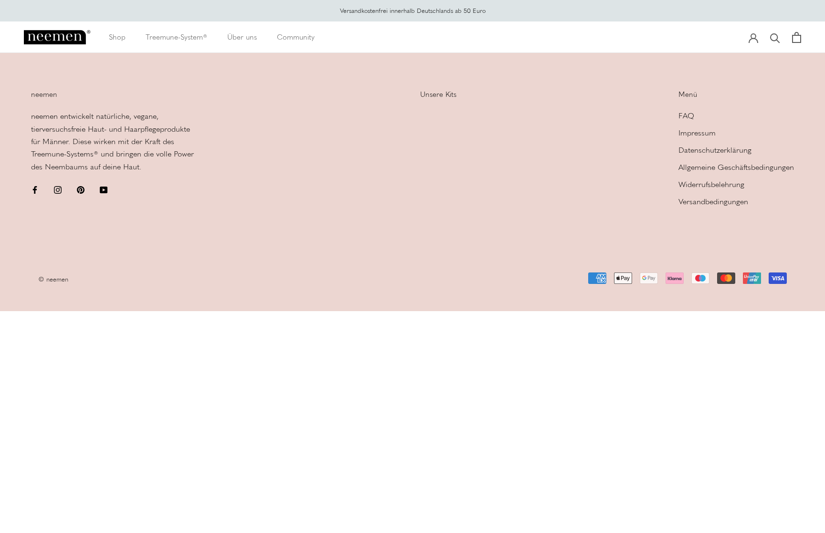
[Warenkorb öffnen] (796, 37)
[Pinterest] (81, 189)
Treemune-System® (176, 37)
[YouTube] (103, 189)
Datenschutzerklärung (714, 150)
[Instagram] (58, 189)
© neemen (53, 279)
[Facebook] (35, 189)
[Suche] (775, 37)
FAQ (686, 115)
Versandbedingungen (713, 201)
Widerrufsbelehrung (711, 184)
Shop (117, 37)
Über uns (242, 37)
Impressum (697, 132)
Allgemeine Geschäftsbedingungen (736, 167)
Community (296, 37)
